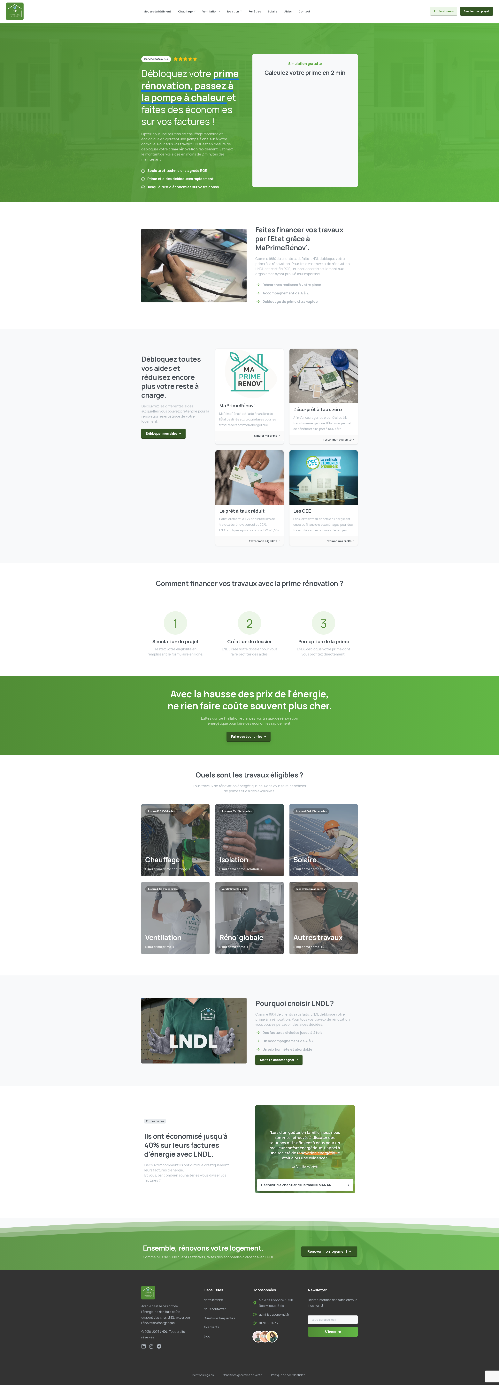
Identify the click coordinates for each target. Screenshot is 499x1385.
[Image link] (148, 1292)
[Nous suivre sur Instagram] (151, 1346)
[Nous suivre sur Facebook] (159, 1346)
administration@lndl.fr (274, 1314)
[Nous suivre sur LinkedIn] (143, 1346)
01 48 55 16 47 (268, 1323)
